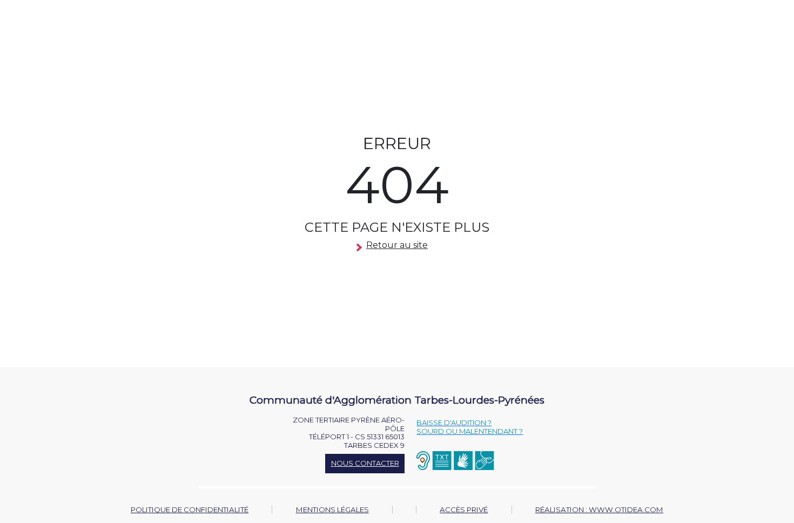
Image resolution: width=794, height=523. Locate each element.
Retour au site (397, 245)
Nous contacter (365, 463)
